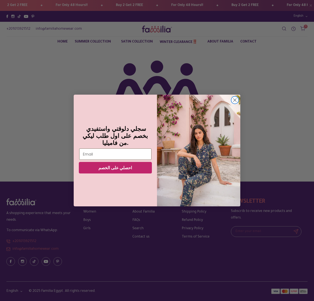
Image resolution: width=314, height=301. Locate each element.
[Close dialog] (235, 100)
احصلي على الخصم (115, 168)
